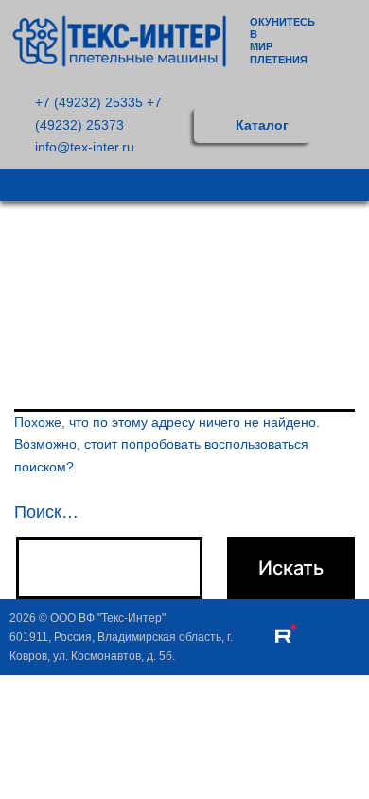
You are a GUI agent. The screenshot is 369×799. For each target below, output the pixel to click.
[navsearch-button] (351, 125)
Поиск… (46, 512)
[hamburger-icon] (347, 185)
